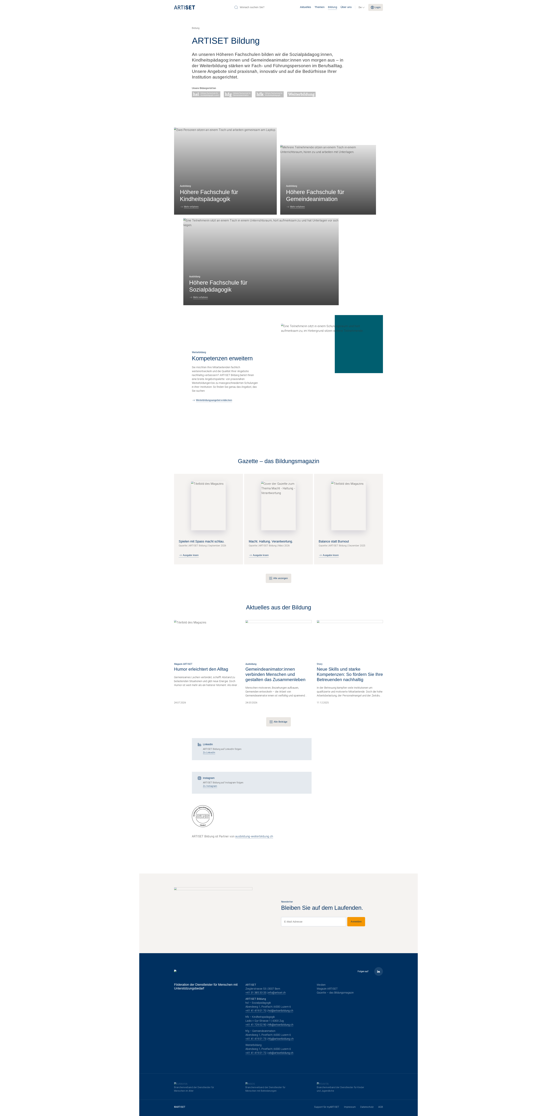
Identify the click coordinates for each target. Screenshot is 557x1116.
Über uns (346, 7)
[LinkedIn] (378, 971)
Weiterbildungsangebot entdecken (214, 400)
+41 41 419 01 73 (255, 1038)
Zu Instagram (210, 786)
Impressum (350, 1107)
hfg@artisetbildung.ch (281, 1038)
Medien (321, 984)
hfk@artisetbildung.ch (280, 1024)
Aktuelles (305, 7)
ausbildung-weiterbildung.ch (254, 836)
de (360, 7)
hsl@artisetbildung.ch (280, 1010)
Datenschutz (367, 1107)
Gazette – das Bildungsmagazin (335, 992)
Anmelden (356, 921)
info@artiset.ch (277, 992)
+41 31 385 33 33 (255, 992)
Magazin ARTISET (327, 988)
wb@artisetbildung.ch (280, 1052)
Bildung (332, 7)
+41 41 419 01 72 (255, 1052)
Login (378, 7)
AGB (380, 1107)
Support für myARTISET (326, 1107)
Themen (319, 7)
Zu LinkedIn (209, 752)
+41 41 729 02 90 (255, 1024)
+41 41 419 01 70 (255, 1010)
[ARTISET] (203, 7)
